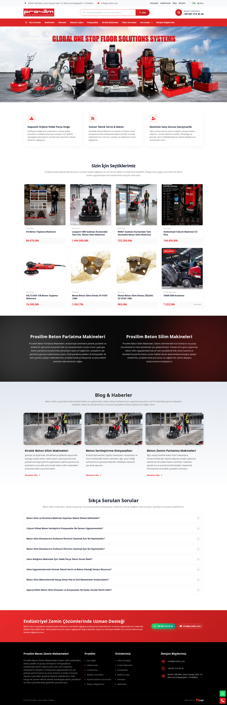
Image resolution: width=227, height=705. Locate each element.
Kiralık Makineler (125, 665)
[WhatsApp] (223, 694)
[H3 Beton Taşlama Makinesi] (44, 204)
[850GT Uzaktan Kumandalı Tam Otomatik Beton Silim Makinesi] (136, 204)
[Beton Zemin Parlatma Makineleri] (174, 428)
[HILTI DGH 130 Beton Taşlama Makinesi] (44, 268)
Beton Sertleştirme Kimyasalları (109, 450)
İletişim (182, 3)
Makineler (121, 684)
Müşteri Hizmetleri (95, 674)
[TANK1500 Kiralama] (182, 268)
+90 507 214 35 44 (175, 668)
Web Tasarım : (190, 700)
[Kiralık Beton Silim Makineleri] (52, 428)
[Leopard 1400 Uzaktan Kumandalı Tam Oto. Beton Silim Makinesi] (90, 204)
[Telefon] (223, 701)
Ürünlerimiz (92, 670)
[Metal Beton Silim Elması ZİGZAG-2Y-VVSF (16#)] (136, 268)
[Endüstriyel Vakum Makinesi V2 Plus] (182, 204)
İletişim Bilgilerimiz (95, 684)
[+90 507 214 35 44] (178, 12)
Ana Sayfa (91, 660)
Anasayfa (154, 3)
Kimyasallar (122, 670)
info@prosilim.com (176, 661)
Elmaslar (121, 679)
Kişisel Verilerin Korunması (99, 679)
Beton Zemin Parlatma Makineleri (171, 450)
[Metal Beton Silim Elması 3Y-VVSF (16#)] (90, 268)
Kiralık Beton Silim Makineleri (46, 450)
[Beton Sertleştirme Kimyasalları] (114, 428)
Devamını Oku (31, 475)
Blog (175, 3)
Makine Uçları (123, 674)
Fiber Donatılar (124, 660)
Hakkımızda (165, 3)
